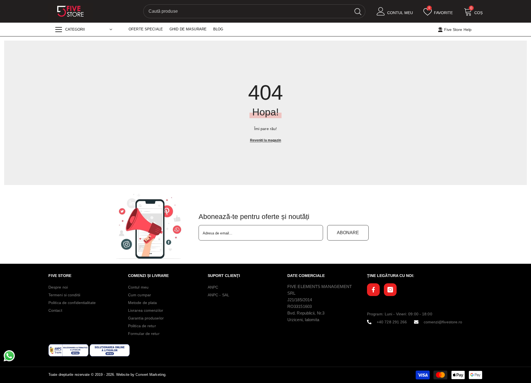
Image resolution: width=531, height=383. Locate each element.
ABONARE (348, 232)
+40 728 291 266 (392, 322)
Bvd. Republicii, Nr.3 (305, 313)
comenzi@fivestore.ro (443, 322)
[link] (150, 226)
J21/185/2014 (299, 299)
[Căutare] (254, 11)
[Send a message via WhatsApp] (9, 355)
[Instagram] (390, 289)
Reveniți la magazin (265, 140)
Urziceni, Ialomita (303, 319)
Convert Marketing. (151, 375)
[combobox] (247, 11)
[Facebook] (373, 289)
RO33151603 (299, 306)
